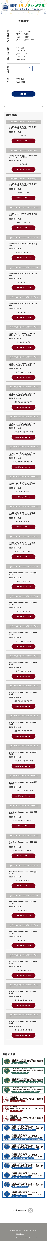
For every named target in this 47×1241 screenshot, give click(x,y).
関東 (19, 34)
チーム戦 (20, 48)
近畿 (19, 37)
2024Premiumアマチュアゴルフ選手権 (23, 215)
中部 (27, 34)
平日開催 (20, 79)
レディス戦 (21, 56)
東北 (29, 31)
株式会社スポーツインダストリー (26, 1230)
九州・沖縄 (30, 40)
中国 (27, 37)
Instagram (19, 1210)
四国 (19, 40)
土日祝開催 (21, 82)
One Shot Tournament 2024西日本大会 (23, 603)
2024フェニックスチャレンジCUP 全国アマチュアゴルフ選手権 (23, 334)
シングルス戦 (22, 53)
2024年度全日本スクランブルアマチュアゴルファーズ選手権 (23, 128)
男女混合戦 (21, 59)
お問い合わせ (20, 1234)
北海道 (19, 31)
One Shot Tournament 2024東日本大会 (23, 573)
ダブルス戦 (21, 51)
